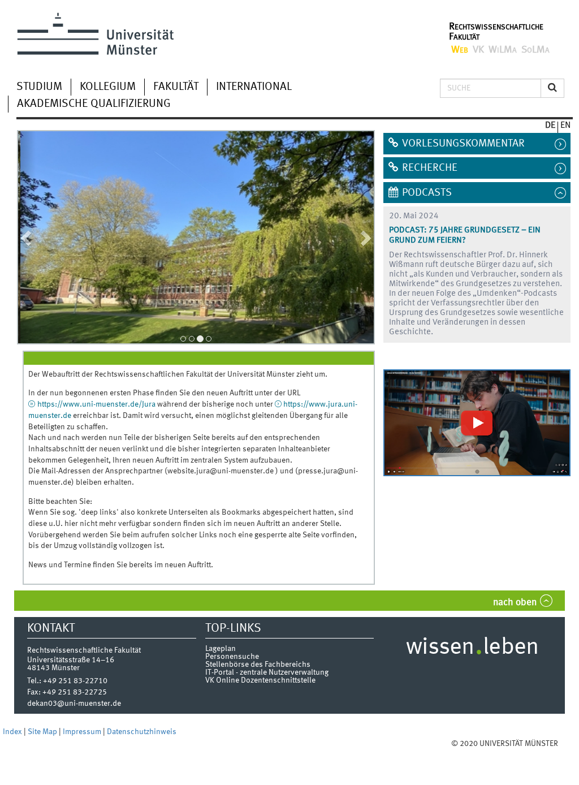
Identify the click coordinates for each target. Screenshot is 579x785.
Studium (39, 87)
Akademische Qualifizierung (94, 104)
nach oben (515, 602)
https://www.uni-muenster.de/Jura (96, 404)
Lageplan (220, 649)
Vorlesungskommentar (463, 144)
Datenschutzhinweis (141, 732)
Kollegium (108, 87)
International (254, 87)
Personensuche (232, 657)
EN (565, 125)
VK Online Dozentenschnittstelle (260, 680)
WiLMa (502, 50)
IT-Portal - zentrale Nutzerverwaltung (267, 672)
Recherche (429, 168)
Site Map (43, 732)
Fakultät (175, 87)
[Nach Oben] (568, 744)
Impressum (83, 732)
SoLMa (535, 50)
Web (459, 50)
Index (13, 732)
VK (478, 50)
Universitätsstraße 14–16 (70, 660)
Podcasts (427, 193)
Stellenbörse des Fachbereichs (257, 664)
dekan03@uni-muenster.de (74, 704)
